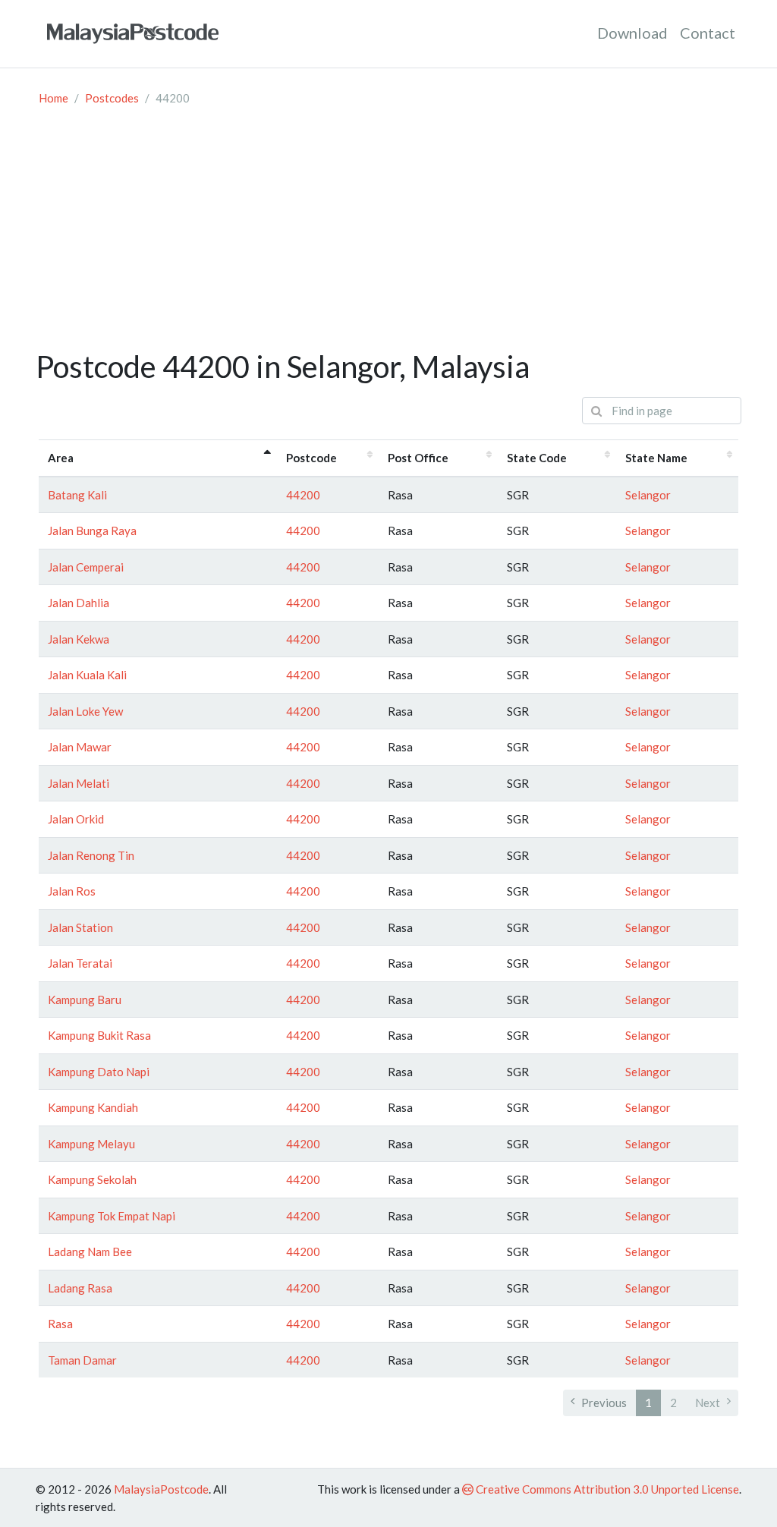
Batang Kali (77, 495)
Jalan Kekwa (78, 639)
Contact (707, 33)
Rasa (60, 1323)
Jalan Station (80, 927)
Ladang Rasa (80, 1288)
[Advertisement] (388, 234)
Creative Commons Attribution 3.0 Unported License (606, 1489)
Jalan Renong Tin (91, 855)
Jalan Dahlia (78, 602)
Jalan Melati (78, 783)
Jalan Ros (72, 891)
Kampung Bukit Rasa (99, 1035)
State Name (656, 457)
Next (707, 1402)
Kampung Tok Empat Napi (111, 1216)
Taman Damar (82, 1360)
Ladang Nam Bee (90, 1251)
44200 (303, 495)
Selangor (648, 495)
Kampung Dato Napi (98, 1071)
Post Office (418, 457)
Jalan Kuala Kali (87, 675)
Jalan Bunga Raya (92, 530)
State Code (537, 457)
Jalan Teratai (80, 963)
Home (53, 98)
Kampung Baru (84, 999)
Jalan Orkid (76, 819)
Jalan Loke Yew (85, 711)
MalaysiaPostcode (161, 1489)
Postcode (311, 457)
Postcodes (112, 98)
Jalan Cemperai (86, 567)
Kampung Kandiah (93, 1107)
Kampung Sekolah (92, 1179)
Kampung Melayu (91, 1144)
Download (632, 33)
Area (61, 457)
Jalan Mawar (80, 747)
